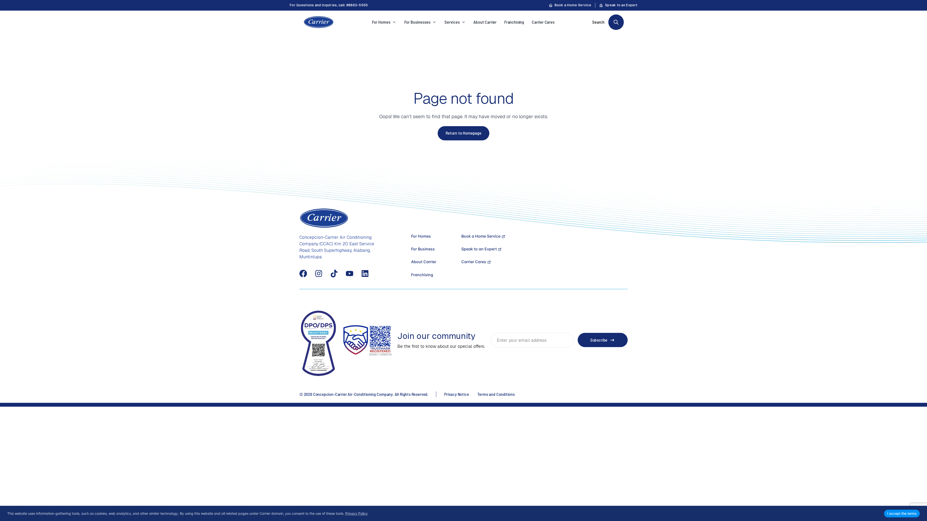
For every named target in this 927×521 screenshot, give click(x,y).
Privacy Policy (356, 513)
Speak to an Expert (621, 5)
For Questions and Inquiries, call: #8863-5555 (329, 5)
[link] (616, 22)
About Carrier (485, 22)
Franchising (514, 22)
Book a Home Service (573, 5)
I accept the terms (902, 513)
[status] (463, 513)
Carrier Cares (543, 22)
